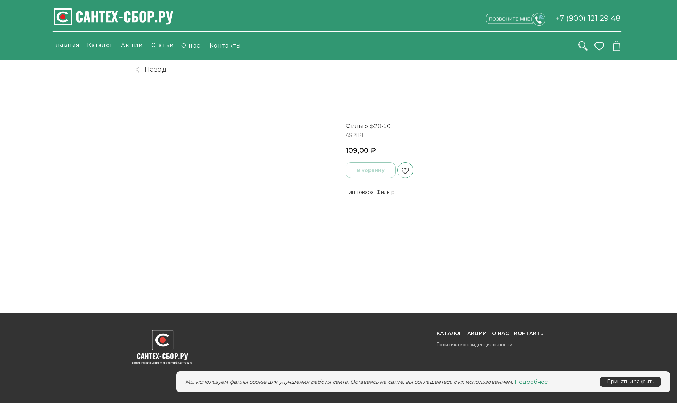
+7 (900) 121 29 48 (588, 18)
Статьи (162, 45)
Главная (66, 45)
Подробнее (531, 381)
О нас (191, 45)
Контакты (225, 45)
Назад (155, 69)
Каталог (100, 45)
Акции (132, 45)
